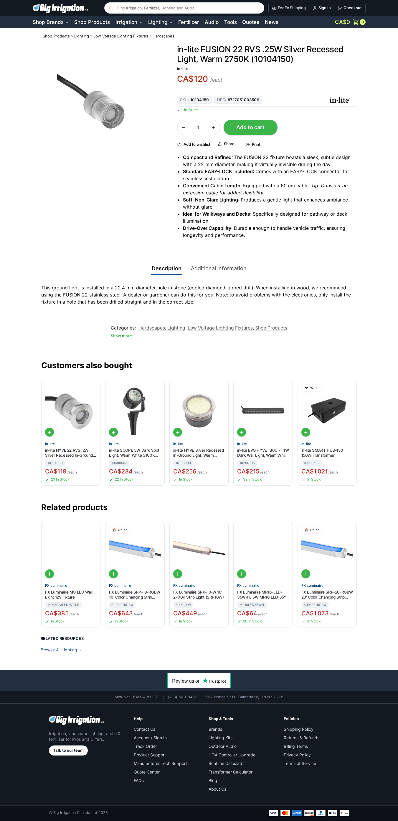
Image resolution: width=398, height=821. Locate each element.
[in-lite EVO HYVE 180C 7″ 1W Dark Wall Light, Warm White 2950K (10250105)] (263, 410)
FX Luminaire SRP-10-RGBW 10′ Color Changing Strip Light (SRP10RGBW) (134, 595)
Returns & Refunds (301, 737)
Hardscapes (163, 36)
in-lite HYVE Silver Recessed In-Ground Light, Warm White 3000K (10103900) (198, 453)
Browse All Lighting (59, 649)
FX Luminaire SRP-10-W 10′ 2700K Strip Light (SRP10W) (198, 595)
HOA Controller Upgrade (232, 754)
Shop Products (56, 36)
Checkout (352, 7)
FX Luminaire (56, 586)
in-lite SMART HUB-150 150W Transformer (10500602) (322, 453)
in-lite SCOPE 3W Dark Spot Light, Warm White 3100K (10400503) (134, 453)
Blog (213, 780)
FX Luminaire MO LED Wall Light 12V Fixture (68, 595)
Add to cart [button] (49, 432)
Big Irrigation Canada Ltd (75, 812)
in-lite (183, 68)
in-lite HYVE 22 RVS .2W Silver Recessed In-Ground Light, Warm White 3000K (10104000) (69, 453)
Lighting (81, 36)
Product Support (150, 754)
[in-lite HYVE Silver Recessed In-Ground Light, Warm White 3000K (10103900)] (199, 410)
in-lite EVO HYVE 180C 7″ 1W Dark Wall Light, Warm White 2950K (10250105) (263, 453)
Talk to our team (68, 750)
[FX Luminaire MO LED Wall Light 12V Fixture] (71, 552)
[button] (350, 22)
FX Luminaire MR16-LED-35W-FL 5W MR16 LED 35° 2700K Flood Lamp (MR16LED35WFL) (261, 595)
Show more (121, 335)
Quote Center (147, 771)
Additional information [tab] (219, 268)
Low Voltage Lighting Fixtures (120, 36)
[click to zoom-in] (104, 108)
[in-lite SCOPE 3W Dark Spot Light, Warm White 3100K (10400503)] (135, 410)
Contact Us (144, 729)
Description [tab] (166, 268)
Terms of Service (300, 763)
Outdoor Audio (223, 746)
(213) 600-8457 (182, 697)
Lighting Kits (220, 737)
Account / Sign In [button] (150, 737)
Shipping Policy (298, 729)
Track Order (145, 746)
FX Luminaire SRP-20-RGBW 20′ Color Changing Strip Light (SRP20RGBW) (327, 595)
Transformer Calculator (230, 771)
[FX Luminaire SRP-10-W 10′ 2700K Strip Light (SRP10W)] (199, 552)
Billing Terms (296, 746)
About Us (217, 788)
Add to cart (250, 127)
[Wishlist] (93, 389)
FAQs (139, 780)
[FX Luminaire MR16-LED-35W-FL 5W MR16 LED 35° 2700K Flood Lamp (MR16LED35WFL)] (263, 552)
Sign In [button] (324, 7)
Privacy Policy (297, 754)
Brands (215, 729)
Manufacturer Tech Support (160, 763)
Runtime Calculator (227, 763)
